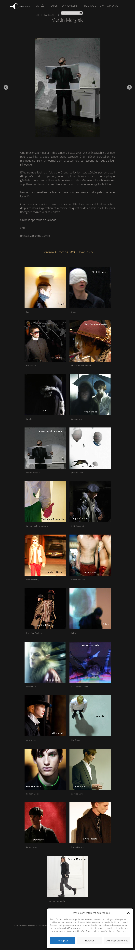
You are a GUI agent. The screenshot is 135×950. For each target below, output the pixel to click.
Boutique (90, 5)
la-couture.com (20, 925)
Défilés (40, 5)
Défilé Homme (44, 925)
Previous (5, 86)
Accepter (62, 940)
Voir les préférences (117, 940)
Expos (54, 5)
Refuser (89, 940)
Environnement (71, 5)
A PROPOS (112, 5)
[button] (128, 912)
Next (128, 86)
